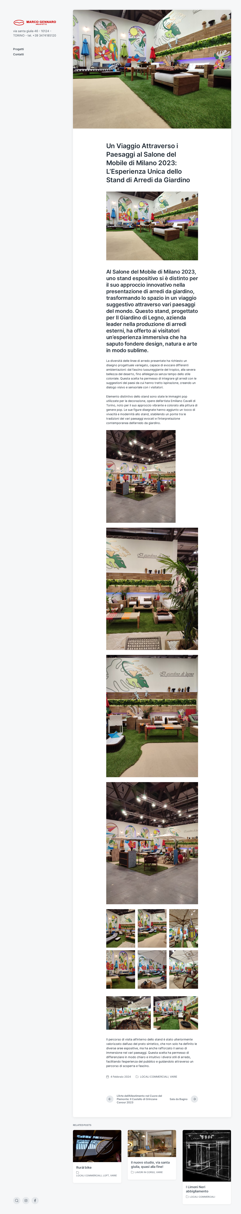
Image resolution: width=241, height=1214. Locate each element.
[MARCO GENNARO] (36, 23)
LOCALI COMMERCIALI (154, 1076)
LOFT (106, 1175)
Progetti (18, 49)
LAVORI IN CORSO (145, 1172)
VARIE (173, 1076)
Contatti (18, 54)
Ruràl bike (84, 1167)
